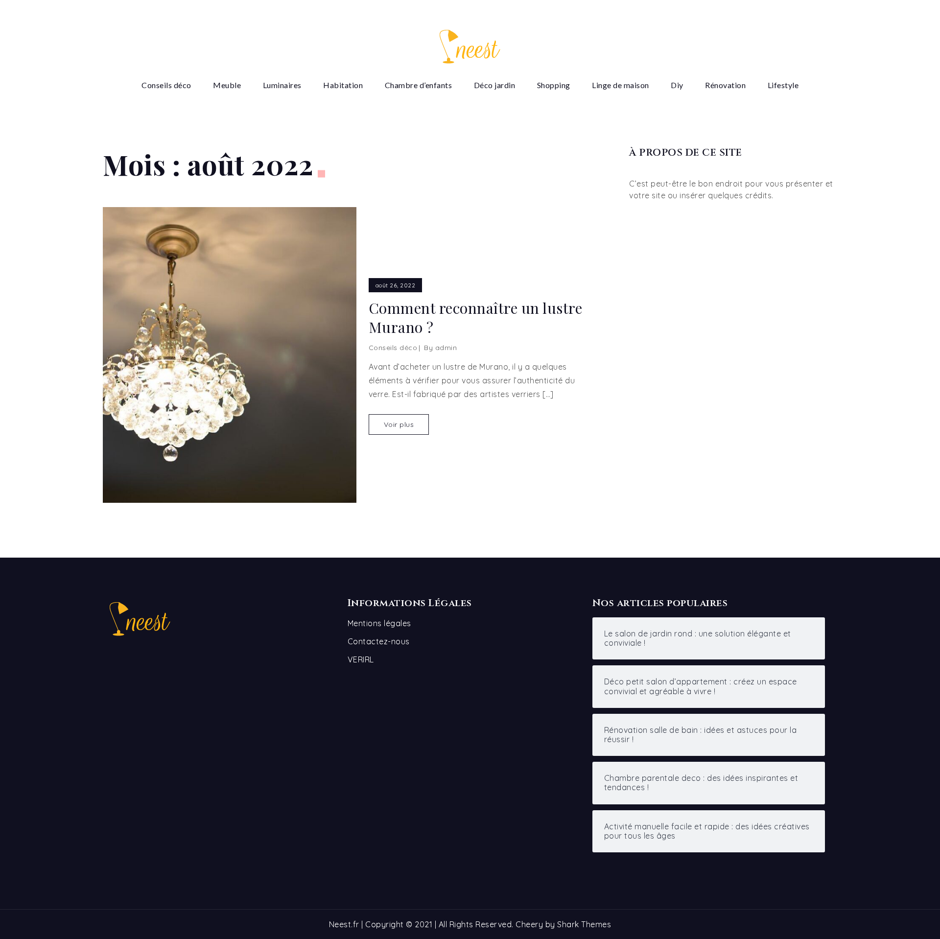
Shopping (553, 85)
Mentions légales (379, 623)
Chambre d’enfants (418, 85)
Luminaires (282, 85)
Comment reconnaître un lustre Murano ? (476, 318)
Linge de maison (620, 85)
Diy (677, 85)
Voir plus (399, 424)
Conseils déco (166, 85)
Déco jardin (495, 85)
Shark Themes (584, 924)
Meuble (227, 85)
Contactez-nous (379, 641)
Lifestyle (783, 85)
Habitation (343, 85)
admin (446, 347)
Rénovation (725, 85)
